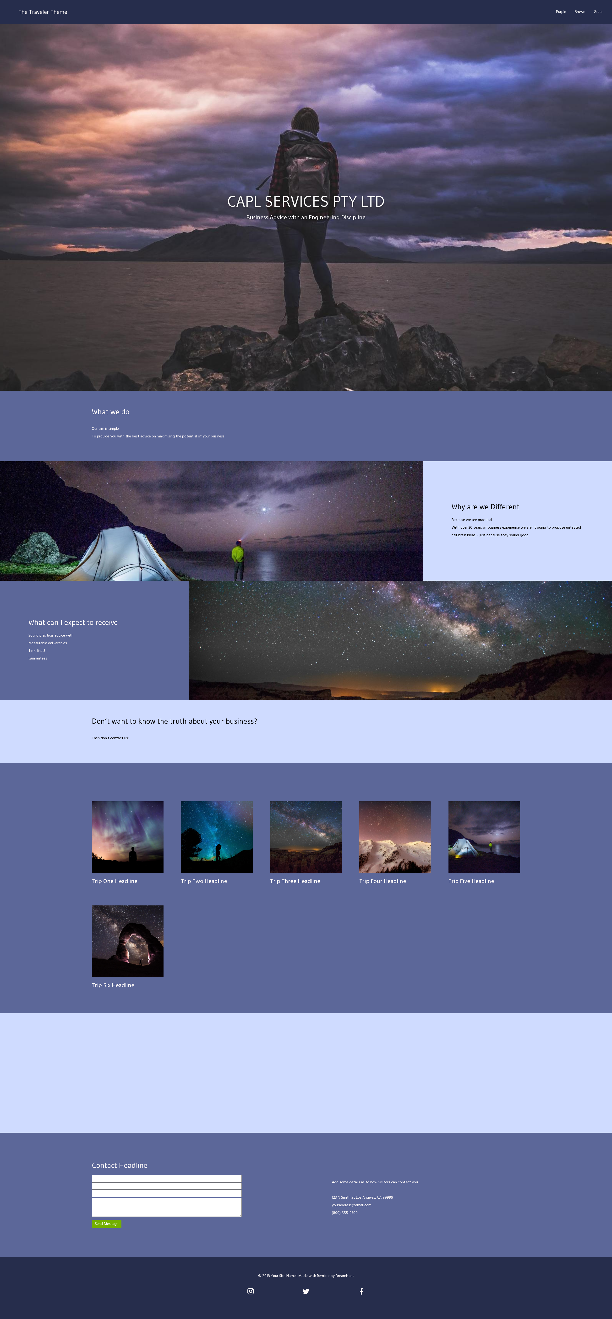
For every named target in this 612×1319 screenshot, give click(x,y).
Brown (580, 12)
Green (598, 12)
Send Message (106, 1224)
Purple (561, 12)
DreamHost (345, 1276)
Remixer (323, 1276)
